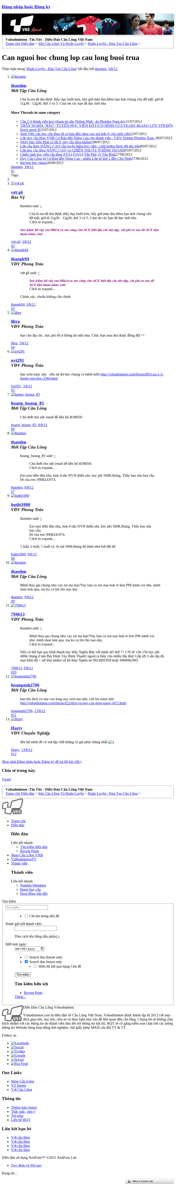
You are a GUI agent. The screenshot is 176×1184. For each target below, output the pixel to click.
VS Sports (18, 1085)
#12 (13, 754)
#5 (13, 390)
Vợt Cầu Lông (21, 1089)
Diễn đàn (17, 825)
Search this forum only (45, 962)
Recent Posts (29, 851)
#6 (13, 429)
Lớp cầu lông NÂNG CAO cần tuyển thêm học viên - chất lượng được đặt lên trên (80, 146)
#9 (13, 601)
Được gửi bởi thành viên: (24, 924)
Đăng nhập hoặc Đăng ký (26, 6)
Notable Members (33, 885)
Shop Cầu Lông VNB (27, 855)
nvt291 (17, 360)
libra (15, 321)
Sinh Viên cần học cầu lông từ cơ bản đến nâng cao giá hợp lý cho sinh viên (75, 134)
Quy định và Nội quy (26, 1165)
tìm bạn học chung (33, 163)
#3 (13, 308)
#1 (13, 171)
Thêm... (20, 997)
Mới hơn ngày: (16, 944)
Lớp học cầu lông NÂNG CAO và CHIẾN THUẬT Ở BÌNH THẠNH (72, 150)
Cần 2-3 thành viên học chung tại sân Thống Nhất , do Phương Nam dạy (73, 121)
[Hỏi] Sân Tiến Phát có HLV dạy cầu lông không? (56, 142)
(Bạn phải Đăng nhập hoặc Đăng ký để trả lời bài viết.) (41, 762)
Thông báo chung (24, 1107)
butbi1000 (20, 504)
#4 (13, 347)
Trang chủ (18, 821)
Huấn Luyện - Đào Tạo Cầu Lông (51, 69)
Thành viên (19, 863)
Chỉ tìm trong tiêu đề (43, 916)
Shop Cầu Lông (22, 1081)
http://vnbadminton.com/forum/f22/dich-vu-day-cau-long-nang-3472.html (73, 703)
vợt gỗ (15, 242)
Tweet (6, 779)
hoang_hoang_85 (27, 403)
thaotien (100, 69)
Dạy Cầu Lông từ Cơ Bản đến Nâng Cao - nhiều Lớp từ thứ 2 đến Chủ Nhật (76, 159)
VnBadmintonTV (24, 859)
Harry (17, 728)
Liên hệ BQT (20, 1120)
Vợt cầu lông (20, 1137)
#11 (13, 715)
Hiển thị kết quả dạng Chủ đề (59, 966)
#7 (13, 491)
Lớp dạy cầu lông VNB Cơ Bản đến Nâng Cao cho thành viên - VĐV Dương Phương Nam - (88, 138)
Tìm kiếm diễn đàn (33, 847)
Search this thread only (45, 957)
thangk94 (20, 258)
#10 (13, 672)
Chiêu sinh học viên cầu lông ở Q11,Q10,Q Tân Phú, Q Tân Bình (68, 154)
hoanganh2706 (25, 685)
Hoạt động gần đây (34, 893)
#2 (13, 246)
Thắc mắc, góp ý (23, 1111)
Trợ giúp (17, 1116)
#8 (13, 558)
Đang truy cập (30, 889)
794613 (18, 614)
